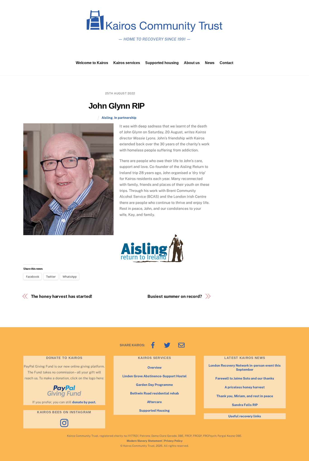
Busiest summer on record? (174, 296)
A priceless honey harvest (245, 387)
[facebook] (153, 345)
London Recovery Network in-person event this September (245, 367)
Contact (226, 63)
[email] (182, 345)
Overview (154, 367)
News (209, 63)
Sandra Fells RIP (245, 405)
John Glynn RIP (116, 105)
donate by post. (84, 402)
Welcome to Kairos (92, 63)
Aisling (107, 117)
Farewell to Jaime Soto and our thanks (244, 378)
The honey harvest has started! (61, 296)
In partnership (125, 117)
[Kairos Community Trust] (154, 29)
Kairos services (126, 63)
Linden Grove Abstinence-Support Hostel (154, 376)
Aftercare (154, 402)
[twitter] (168, 345)
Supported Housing (154, 410)
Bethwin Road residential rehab (154, 393)
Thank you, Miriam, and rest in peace (244, 396)
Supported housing (162, 63)
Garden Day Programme (154, 385)
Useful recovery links (244, 416)
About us (192, 63)
